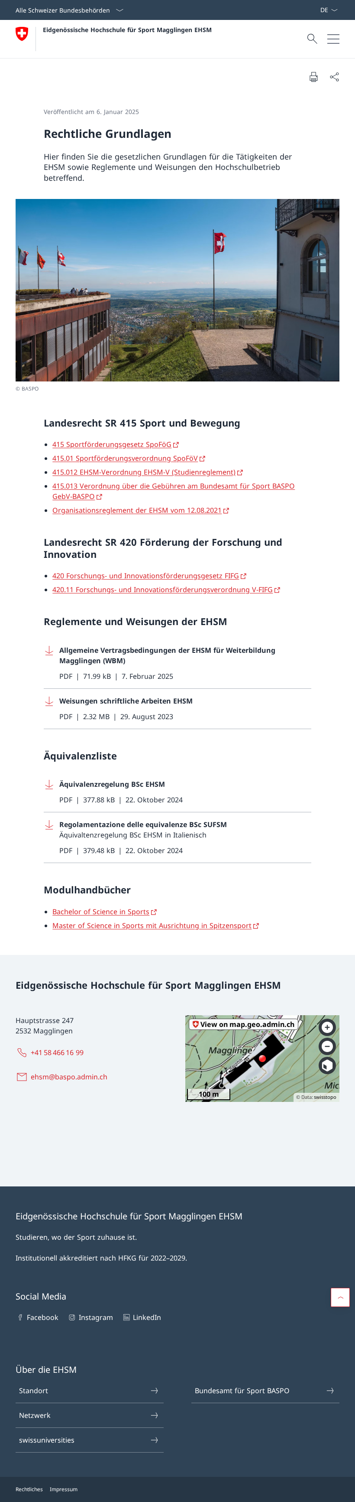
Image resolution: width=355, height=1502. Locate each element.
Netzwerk (35, 1415)
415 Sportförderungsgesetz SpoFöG (111, 444)
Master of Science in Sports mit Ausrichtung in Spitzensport (152, 925)
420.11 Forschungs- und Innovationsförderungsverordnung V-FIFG (162, 589)
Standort (33, 1390)
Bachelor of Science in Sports (100, 911)
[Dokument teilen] (334, 76)
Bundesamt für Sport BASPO (242, 1390)
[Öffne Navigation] (333, 39)
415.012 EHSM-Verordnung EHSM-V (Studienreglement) (144, 472)
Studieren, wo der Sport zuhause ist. (76, 1237)
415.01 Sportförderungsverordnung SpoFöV (125, 458)
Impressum (63, 1489)
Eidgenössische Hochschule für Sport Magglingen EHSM (127, 30)
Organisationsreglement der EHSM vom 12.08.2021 (137, 510)
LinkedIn (147, 1317)
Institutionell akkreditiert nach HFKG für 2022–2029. (101, 1258)
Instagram (96, 1317)
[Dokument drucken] (313, 76)
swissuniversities (46, 1440)
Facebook (42, 1317)
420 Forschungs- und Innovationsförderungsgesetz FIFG (145, 575)
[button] (340, 1297)
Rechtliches (29, 1489)
